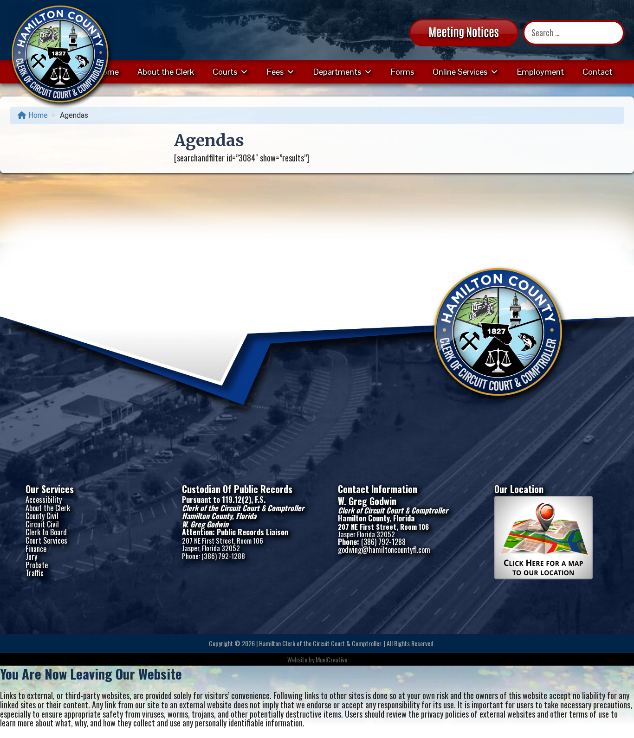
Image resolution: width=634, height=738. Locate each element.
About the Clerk (165, 71)
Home (38, 115)
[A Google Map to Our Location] (543, 576)
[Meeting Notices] (463, 32)
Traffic (35, 572)
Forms (402, 71)
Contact (597, 71)
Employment (540, 71)
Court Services (46, 540)
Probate (37, 565)
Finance (36, 548)
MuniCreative (331, 659)
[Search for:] (574, 32)
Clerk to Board (46, 532)
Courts (225, 71)
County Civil (42, 515)
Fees (275, 71)
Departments (337, 71)
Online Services (460, 71)
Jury (31, 556)
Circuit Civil (42, 524)
